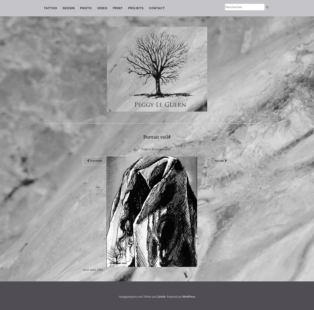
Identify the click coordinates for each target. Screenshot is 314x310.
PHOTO (86, 8)
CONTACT (157, 8)
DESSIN (69, 8)
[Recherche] (267, 7)
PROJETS (136, 8)
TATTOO (50, 8)
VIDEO (102, 8)
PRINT (118, 8)
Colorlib (161, 296)
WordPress (188, 296)
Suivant (220, 160)
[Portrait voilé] (151, 211)
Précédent (95, 160)
